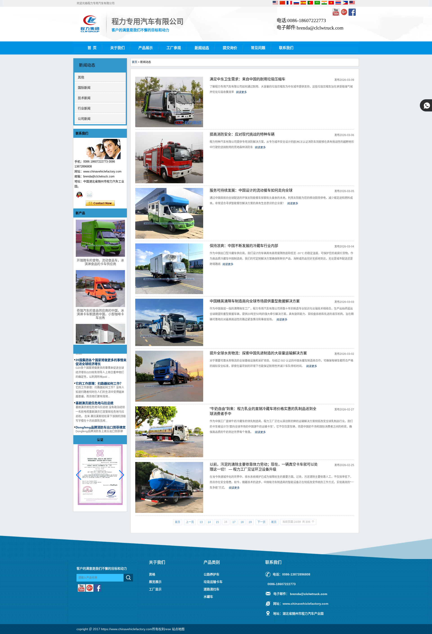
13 (201, 522)
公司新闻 (84, 118)
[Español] (304, 3)
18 (242, 522)
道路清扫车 (211, 589)
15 (217, 522)
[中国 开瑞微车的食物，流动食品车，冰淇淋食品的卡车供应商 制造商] (100, 238)
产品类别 (212, 562)
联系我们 (286, 48)
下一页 (261, 522)
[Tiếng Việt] (331, 3)
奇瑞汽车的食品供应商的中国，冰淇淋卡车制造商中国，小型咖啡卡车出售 (100, 314)
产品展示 (145, 48)
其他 (81, 77)
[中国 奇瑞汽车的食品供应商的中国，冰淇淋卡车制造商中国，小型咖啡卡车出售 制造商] (100, 288)
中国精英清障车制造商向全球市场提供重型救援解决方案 (255, 301)
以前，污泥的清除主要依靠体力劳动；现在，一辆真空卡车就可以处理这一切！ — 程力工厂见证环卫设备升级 (264, 466)
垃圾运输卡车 (213, 582)
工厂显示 (155, 589)
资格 (152, 574)
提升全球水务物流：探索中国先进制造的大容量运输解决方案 (258, 353)
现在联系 (100, 203)
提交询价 (230, 48)
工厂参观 (173, 48)
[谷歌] (344, 14)
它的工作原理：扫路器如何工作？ (99, 377)
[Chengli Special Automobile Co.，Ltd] (90, 33)
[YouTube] (336, 14)
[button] (122, 475)
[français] (290, 3)
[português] (311, 3)
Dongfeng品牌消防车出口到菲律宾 (101, 421)
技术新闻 (84, 98)
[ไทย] (338, 3)
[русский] (297, 3)
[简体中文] (283, 3)
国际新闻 (84, 87)
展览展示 (155, 582)
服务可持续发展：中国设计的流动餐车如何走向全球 (251, 190)
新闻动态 (202, 48)
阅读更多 (241, 92)
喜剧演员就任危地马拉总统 (94, 397)
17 (234, 522)
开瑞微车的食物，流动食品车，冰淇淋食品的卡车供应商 (100, 262)
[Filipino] (345, 3)
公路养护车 (211, 574)
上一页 (190, 522)
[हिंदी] (325, 3)
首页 (134, 62)
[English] (276, 3)
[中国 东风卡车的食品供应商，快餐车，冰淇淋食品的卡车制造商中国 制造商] (100, 342)
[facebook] (352, 14)
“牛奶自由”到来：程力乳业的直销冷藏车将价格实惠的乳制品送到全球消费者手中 (263, 411)
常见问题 (258, 48)
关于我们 (117, 48)
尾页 (274, 522)
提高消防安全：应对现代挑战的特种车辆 (242, 134)
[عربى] (318, 3)
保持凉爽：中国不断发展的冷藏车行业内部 (244, 246)
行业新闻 (84, 108)
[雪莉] (79, 194)
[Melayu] (352, 3)
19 (250, 522)
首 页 (92, 48)
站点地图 (178, 629)
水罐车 (208, 596)
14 (209, 522)
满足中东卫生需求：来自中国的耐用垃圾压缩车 (247, 79)
